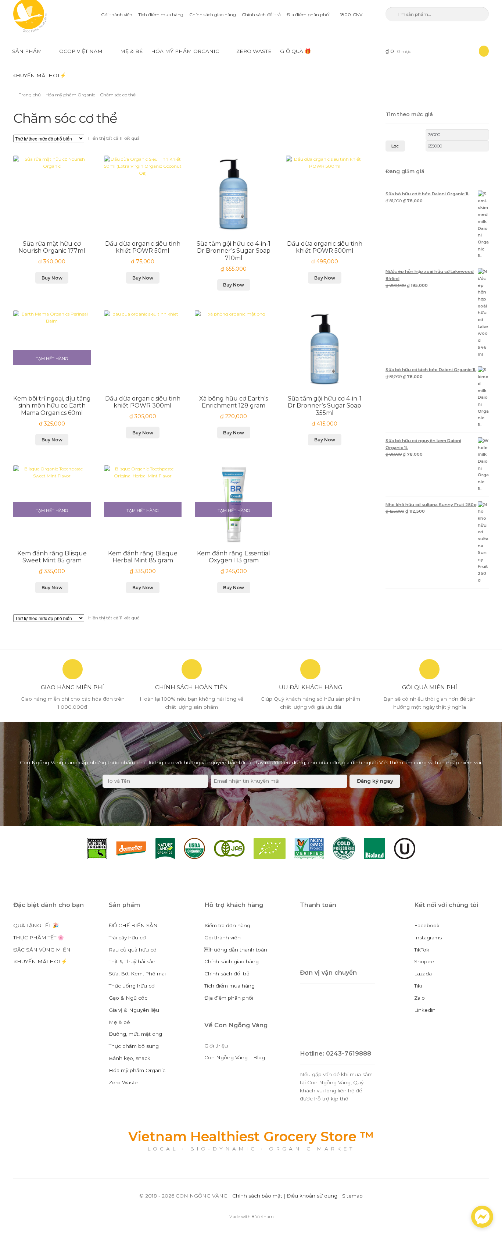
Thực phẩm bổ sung (134, 1046)
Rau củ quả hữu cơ (133, 950)
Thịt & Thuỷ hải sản (132, 961)
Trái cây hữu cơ (127, 937)
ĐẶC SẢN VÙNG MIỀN (42, 950)
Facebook (427, 925)
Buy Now (52, 278)
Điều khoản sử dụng (312, 1196)
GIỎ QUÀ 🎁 (295, 51)
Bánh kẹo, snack (129, 1058)
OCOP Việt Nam (81, 51)
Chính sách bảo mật (257, 1196)
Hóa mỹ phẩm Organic (185, 51)
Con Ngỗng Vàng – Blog (234, 1057)
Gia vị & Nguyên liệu (134, 1010)
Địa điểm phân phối (308, 14)
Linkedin (424, 1010)
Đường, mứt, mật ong (135, 1034)
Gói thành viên (116, 14)
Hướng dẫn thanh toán (235, 950)
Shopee (424, 961)
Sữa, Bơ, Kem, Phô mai (137, 974)
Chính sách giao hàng (212, 14)
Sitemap (352, 1196)
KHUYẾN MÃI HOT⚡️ (39, 75)
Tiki (418, 986)
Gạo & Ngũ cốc (128, 998)
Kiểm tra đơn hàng (227, 925)
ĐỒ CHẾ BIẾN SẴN (133, 925)
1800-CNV (350, 14)
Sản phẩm (27, 51)
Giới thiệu (216, 1046)
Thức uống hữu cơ (132, 986)
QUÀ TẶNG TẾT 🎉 (36, 925)
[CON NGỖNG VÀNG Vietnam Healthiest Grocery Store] (41, 16)
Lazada (423, 974)
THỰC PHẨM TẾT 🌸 (38, 937)
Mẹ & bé (131, 51)
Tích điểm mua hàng (160, 14)
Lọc (395, 146)
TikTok (421, 950)
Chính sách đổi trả (261, 14)
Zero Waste (254, 51)
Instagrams (428, 937)
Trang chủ (30, 94)
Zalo (419, 998)
